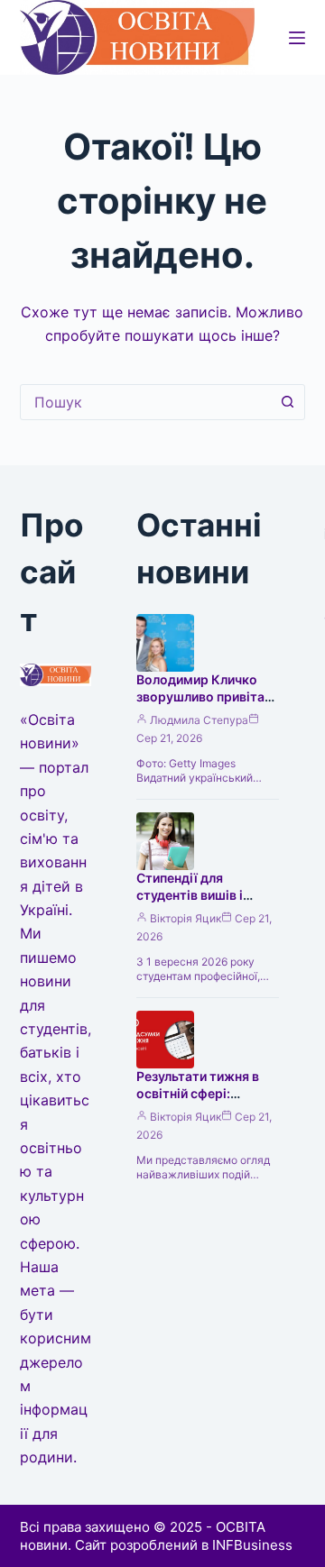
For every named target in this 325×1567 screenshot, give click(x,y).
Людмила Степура (199, 720)
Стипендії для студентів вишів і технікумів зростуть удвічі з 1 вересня (200, 903)
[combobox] (146, 402)
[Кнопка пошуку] (287, 402)
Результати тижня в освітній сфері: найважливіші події (197, 1093)
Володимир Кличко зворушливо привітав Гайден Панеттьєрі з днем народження (204, 705)
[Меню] (297, 38)
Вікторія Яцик (185, 918)
